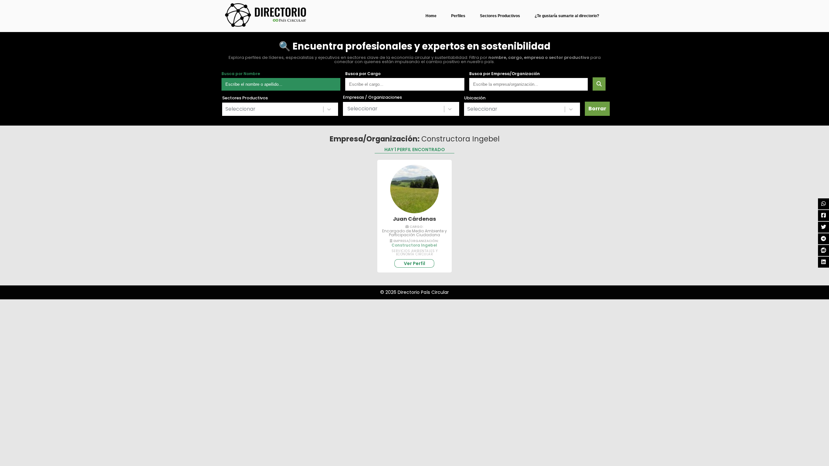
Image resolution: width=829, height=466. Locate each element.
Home (431, 16)
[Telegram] (823, 238)
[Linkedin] (823, 262)
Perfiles (458, 16)
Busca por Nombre (240, 74)
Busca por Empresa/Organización (504, 74)
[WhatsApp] (823, 203)
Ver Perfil (414, 263)
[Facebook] (823, 215)
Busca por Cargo (362, 74)
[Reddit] (823, 250)
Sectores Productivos (500, 16)
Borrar (597, 108)
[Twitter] (823, 227)
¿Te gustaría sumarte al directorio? (567, 16)
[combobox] (280, 109)
